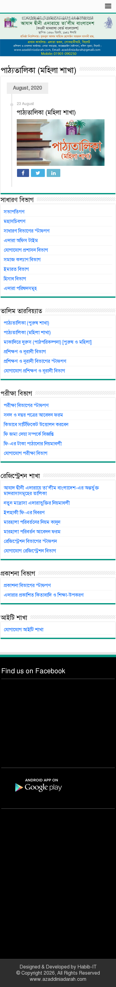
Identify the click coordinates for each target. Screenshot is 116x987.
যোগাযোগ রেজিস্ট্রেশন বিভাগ (30, 551)
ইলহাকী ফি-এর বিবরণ (24, 513)
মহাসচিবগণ (14, 221)
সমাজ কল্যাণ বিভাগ (22, 260)
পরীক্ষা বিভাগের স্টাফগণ (26, 405)
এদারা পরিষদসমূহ (20, 288)
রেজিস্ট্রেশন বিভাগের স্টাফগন (30, 541)
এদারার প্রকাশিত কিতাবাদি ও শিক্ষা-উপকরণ (44, 595)
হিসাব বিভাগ (15, 279)
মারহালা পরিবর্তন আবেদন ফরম (32, 532)
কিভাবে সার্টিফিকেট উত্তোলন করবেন (36, 425)
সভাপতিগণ (14, 212)
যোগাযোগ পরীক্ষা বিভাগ (25, 453)
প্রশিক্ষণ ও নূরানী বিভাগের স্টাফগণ (35, 361)
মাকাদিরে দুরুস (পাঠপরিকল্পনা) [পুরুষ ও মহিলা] (48, 342)
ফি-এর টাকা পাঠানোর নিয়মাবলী (33, 444)
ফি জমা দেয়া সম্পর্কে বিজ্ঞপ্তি (29, 434)
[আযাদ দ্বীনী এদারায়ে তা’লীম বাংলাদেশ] (58, 35)
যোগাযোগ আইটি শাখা (23, 630)
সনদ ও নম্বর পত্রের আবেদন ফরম (33, 415)
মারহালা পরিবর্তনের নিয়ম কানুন (32, 522)
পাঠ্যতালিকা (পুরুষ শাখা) (26, 323)
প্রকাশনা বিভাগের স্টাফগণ (27, 585)
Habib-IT (87, 967)
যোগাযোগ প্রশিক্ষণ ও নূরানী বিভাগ (34, 371)
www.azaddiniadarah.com (58, 979)
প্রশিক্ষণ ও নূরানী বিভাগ (25, 352)
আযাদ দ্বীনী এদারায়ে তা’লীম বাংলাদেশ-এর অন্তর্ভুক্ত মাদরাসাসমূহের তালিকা (51, 491)
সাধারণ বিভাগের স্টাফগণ (26, 231)
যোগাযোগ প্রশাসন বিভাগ (26, 250)
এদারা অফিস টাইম (21, 240)
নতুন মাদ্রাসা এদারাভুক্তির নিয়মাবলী (37, 503)
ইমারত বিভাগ (16, 269)
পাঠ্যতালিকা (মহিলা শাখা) (46, 112)
